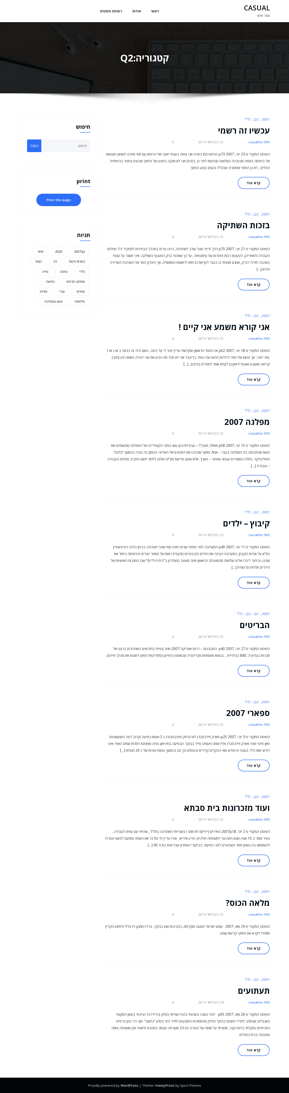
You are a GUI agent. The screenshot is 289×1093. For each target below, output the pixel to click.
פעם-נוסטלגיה (53, 301)
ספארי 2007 (248, 712)
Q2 (256, 119)
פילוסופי (80, 301)
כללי (248, 119)
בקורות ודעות (77, 261)
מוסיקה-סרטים (76, 281)
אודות (136, 11)
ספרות (81, 291)
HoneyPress (165, 1085)
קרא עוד (254, 183)
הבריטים (255, 625)
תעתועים (254, 990)
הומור (38, 261)
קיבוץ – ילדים (246, 523)
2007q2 (79, 251)
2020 (58, 251)
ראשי (155, 11)
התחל (34, 145)
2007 (266, 119)
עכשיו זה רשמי (244, 130)
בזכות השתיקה (243, 225)
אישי (40, 251)
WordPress (129, 1085)
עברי (62, 291)
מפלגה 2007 (247, 421)
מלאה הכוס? (248, 902)
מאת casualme (259, 142)
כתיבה (64, 271)
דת (55, 261)
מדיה (45, 271)
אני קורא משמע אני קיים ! (224, 326)
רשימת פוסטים (111, 11)
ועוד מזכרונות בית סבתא (227, 807)
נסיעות (50, 281)
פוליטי (43, 291)
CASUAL (257, 7)
